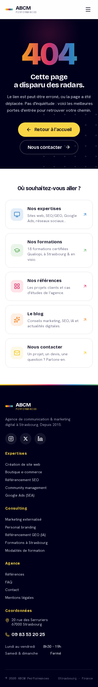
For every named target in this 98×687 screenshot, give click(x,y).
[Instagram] (11, 438)
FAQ (8, 582)
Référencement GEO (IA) (25, 534)
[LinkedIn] (40, 438)
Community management (26, 487)
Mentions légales (19, 597)
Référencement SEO (22, 479)
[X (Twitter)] (25, 438)
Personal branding (20, 527)
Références (14, 574)
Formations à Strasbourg (26, 542)
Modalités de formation (25, 550)
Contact (12, 589)
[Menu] (88, 9)
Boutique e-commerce (23, 472)
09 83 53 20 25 (28, 634)
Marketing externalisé (23, 519)
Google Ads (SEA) (19, 495)
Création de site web (22, 464)
